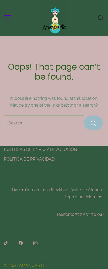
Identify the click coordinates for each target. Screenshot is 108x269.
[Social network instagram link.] (35, 242)
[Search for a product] (101, 17)
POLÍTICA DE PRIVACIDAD (29, 159)
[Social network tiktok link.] (6, 242)
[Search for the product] (93, 123)
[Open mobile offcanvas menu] (7, 17)
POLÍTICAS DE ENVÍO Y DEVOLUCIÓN (40, 149)
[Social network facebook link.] (21, 242)
